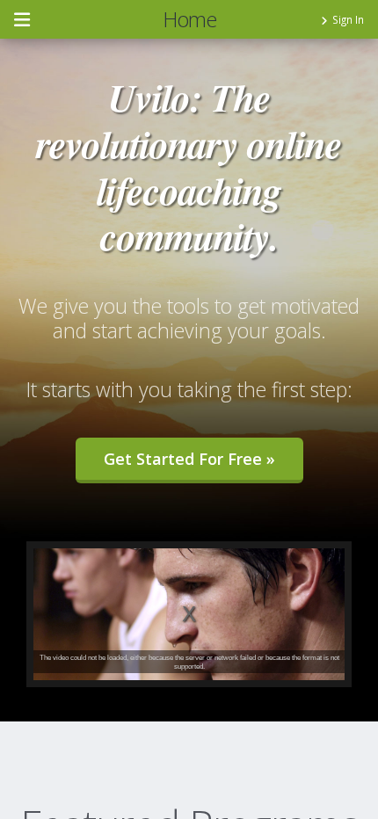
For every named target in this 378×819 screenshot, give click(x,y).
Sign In (348, 19)
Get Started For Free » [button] (189, 458)
